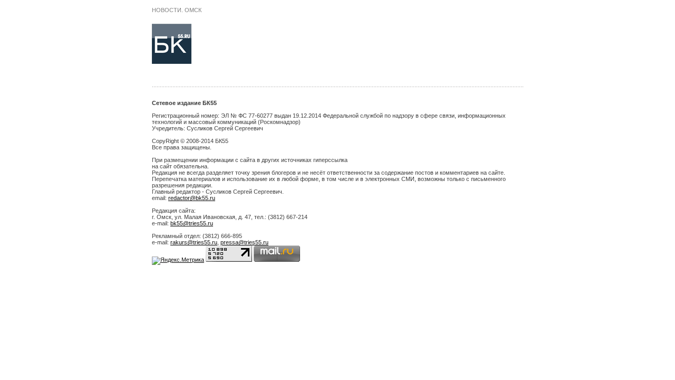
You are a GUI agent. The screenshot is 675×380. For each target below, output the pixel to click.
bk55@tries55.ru (191, 223)
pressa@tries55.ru (244, 242)
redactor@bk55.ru (191, 198)
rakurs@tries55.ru (193, 242)
